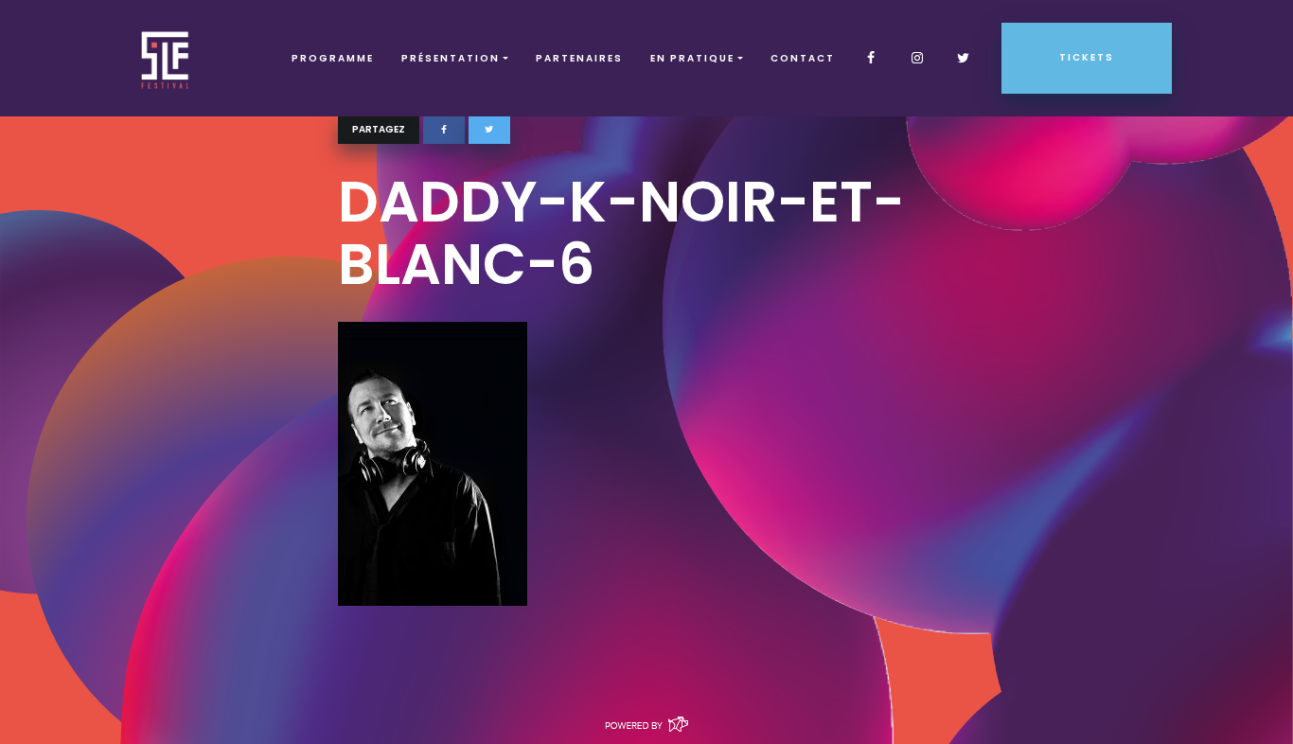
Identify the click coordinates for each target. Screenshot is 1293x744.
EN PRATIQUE (692, 58)
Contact (802, 58)
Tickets (1086, 57)
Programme (333, 58)
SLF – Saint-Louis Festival (166, 58)
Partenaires (579, 58)
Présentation (450, 58)
